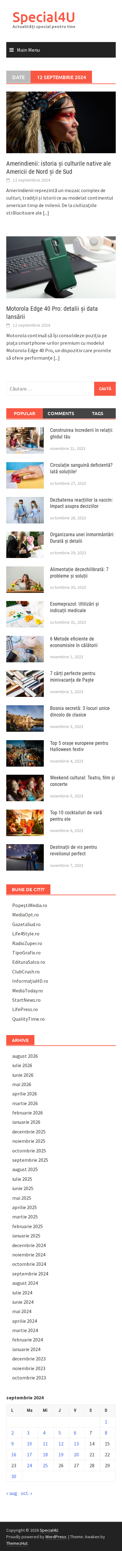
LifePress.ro (25, 1009)
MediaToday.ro (27, 990)
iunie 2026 (22, 1075)
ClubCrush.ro (26, 971)
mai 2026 (21, 1084)
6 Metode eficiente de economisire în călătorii (74, 642)
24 (29, 1465)
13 (76, 1443)
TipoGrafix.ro (26, 952)
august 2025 (25, 1169)
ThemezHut (17, 1543)
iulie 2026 (22, 1065)
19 (61, 1454)
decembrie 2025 (29, 1131)
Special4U (44, 16)
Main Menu (28, 50)
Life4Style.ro (25, 933)
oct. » (26, 1493)
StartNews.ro (26, 1000)
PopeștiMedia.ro (29, 905)
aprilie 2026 (24, 1093)
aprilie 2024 (24, 1321)
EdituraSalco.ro (28, 962)
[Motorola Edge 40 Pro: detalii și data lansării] (61, 267)
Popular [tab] (24, 413)
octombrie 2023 (29, 1377)
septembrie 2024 (30, 1273)
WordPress (55, 1536)
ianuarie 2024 (26, 1349)
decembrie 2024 (29, 1245)
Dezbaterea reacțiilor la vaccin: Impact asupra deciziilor (81, 503)
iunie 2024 (22, 1302)
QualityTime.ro (28, 1019)
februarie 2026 (27, 1112)
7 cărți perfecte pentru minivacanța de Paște (72, 676)
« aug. (12, 1493)
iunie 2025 (22, 1188)
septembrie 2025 (30, 1160)
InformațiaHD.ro (30, 981)
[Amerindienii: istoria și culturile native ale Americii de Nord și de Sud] (61, 122)
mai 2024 (21, 1311)
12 (61, 1443)
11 (45, 1443)
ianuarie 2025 (26, 1235)
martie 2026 (25, 1103)
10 (29, 1443)
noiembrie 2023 (28, 1368)
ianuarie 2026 (26, 1122)
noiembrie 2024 (28, 1254)
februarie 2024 (27, 1339)
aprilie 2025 (24, 1207)
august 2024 (25, 1283)
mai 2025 (21, 1198)
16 (13, 1454)
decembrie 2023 (29, 1358)
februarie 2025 (27, 1226)
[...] (46, 213)
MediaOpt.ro (25, 914)
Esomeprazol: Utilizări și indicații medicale (74, 607)
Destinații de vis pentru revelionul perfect (73, 850)
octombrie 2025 (29, 1150)
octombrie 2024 (29, 1264)
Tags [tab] (97, 413)
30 (13, 1476)
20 (76, 1454)
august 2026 (25, 1056)
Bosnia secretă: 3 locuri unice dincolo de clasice (80, 711)
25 (45, 1465)
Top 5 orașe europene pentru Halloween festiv (79, 746)
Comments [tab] (61, 413)
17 (29, 1454)
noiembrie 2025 (28, 1141)
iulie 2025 (22, 1179)
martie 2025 (25, 1216)
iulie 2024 (22, 1292)
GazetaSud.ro (26, 924)
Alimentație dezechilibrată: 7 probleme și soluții (79, 572)
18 (45, 1454)
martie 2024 (25, 1330)
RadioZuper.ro (27, 943)
